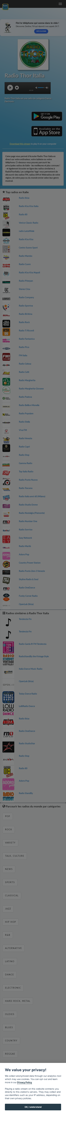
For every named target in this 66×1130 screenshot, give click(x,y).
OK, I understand (33, 1107)
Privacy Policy (24, 1082)
